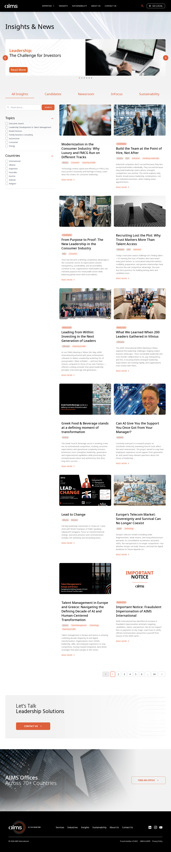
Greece (65, 437)
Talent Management (78, 625)
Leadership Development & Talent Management (30, 127)
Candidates (53, 94)
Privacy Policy (157, 841)
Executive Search (16, 123)
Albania (12, 165)
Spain (119, 529)
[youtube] (155, 827)
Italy (64, 254)
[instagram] (160, 827)
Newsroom (86, 94)
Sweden (120, 437)
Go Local (157, 5)
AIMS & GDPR (145, 841)
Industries (72, 827)
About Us (95, 6)
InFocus (117, 94)
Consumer (13, 142)
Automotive (14, 138)
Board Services (15, 131)
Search (48, 107)
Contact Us (110, 6)
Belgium (12, 183)
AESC (136, 841)
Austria (12, 176)
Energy (12, 146)
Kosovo (74, 520)
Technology (129, 529)
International (14, 161)
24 (154, 674)
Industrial (135, 158)
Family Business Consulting (21, 134)
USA (127, 158)
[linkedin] (150, 827)
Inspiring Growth (88, 163)
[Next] (161, 674)
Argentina (13, 168)
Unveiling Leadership (151, 158)
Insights (63, 6)
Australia (13, 172)
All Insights (20, 94)
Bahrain (12, 180)
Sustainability (79, 6)
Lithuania (120, 249)
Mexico (65, 163)
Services (60, 827)
